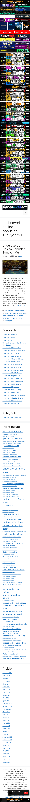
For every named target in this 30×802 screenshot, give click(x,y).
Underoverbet (7, 340)
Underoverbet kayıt (10, 552)
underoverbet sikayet (18, 318)
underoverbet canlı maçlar (10, 494)
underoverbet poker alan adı (8, 600)
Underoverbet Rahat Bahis (11, 403)
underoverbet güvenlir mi (12, 543)
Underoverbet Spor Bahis (10, 353)
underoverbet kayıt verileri (8, 554)
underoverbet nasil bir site (11, 584)
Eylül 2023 (6, 734)
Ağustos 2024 (7, 703)
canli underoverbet (8, 436)
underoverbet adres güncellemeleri (9, 454)
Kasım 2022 (6, 762)
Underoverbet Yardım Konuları (12, 370)
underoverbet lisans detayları (8, 561)
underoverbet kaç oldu (10, 556)
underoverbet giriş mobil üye (8, 531)
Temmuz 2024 (7, 706)
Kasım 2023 (6, 728)
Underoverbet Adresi (9, 334)
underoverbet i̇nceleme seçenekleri (9, 550)
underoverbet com (9, 505)
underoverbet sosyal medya (10, 617)
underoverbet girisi (10, 514)
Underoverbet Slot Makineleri (12, 373)
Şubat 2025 (6, 687)
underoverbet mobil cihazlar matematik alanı (11, 574)
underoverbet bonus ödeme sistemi (9, 481)
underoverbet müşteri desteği (8, 580)
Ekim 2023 (6, 731)
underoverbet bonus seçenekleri (15, 313)
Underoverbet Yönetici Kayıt (11, 348)
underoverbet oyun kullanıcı (8, 586)
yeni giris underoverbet (13, 659)
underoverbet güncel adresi (10, 539)
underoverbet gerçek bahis (8, 512)
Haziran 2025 (7, 681)
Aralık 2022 (6, 759)
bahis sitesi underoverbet (10, 434)
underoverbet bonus (8, 479)
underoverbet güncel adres (11, 537)
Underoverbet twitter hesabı (10, 631)
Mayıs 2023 (6, 745)
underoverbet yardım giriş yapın (9, 638)
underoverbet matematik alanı (8, 565)
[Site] (15, 54)
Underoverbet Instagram (9, 548)
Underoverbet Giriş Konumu (11, 384)
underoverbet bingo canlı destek (9, 477)
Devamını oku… (21, 305)
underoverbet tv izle (8, 626)
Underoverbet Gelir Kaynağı (11, 389)
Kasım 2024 (6, 695)
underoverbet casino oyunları (11, 496)
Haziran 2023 (7, 742)
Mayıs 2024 (6, 712)
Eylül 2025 (5, 678)
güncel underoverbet (10, 446)
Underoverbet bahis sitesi (13, 470)
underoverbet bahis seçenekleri (11, 466)
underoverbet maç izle (9, 567)
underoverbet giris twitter (10, 517)
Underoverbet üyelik (10, 654)
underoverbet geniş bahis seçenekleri (10, 510)
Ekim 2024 (6, 698)
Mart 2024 (6, 717)
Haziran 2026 (7, 673)
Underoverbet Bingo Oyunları (12, 367)
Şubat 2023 (6, 754)
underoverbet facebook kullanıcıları (9, 507)
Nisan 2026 (6, 675)
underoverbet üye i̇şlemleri (8, 651)
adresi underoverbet (12, 431)
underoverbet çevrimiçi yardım (8, 649)
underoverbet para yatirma (11, 590)
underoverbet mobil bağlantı (8, 572)
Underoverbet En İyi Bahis (11, 362)
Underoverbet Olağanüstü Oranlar (13, 395)
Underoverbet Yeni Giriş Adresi (11, 645)
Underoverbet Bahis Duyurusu (12, 381)
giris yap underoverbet (18, 441)
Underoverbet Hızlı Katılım (11, 392)
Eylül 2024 (6, 701)
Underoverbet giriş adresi (12, 527)
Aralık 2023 (6, 726)
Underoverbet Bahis (10, 459)
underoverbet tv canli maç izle (14, 624)
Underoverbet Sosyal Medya (12, 378)
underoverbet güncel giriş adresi (9, 541)
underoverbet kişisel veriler (8, 558)
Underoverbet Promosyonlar (14, 310)
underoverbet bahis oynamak (11, 463)
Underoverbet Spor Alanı (10, 387)
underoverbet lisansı (8, 563)
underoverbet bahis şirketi (20, 475)
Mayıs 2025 (6, 684)
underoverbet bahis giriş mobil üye (9, 461)
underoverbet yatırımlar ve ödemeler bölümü (11, 640)
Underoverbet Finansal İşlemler (12, 359)
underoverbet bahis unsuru (8, 475)
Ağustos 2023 (7, 737)
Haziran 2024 (7, 709)
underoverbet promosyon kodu (13, 607)
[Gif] (15, 86)
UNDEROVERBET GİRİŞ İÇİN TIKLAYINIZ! (15, 32)
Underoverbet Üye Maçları (11, 376)
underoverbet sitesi (12, 614)
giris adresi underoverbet (13, 439)
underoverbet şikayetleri (7, 656)
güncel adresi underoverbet (12, 443)
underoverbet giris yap (11, 519)
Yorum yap (8, 321)
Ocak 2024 (6, 723)
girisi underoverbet (6, 441)
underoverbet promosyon (14, 603)
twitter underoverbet (8, 452)
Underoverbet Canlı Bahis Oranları (12, 488)
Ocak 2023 (6, 756)
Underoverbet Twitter (11, 629)
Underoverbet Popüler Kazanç (12, 398)
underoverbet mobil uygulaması (9, 576)
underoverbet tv (9, 621)
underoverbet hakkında (9, 545)
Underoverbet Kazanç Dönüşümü (13, 350)
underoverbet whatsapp (13, 636)
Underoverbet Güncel (13, 534)
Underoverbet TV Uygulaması (12, 364)
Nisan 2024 (6, 715)
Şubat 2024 (6, 720)
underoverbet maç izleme (13, 569)
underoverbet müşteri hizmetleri (12, 582)
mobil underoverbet (9, 450)
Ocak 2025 (6, 689)
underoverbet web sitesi (10, 633)
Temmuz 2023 (7, 740)
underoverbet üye (21, 649)
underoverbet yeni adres (14, 643)
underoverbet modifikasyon (8, 578)
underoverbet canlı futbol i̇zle (8, 490)
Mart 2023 (6, 751)
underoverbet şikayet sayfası (20, 656)
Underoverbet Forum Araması (12, 401)
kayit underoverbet (8, 448)
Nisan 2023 (6, 748)
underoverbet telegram (10, 619)
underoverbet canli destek (13, 484)
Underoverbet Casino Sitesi (13, 501)
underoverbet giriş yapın (21, 531)
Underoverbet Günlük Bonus (12, 356)
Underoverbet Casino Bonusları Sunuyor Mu (13, 249)
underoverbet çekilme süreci (8, 647)
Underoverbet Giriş (8, 337)
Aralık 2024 (6, 692)
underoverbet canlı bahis (9, 486)
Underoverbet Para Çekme (11, 596)
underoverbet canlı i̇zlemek (8, 492)
